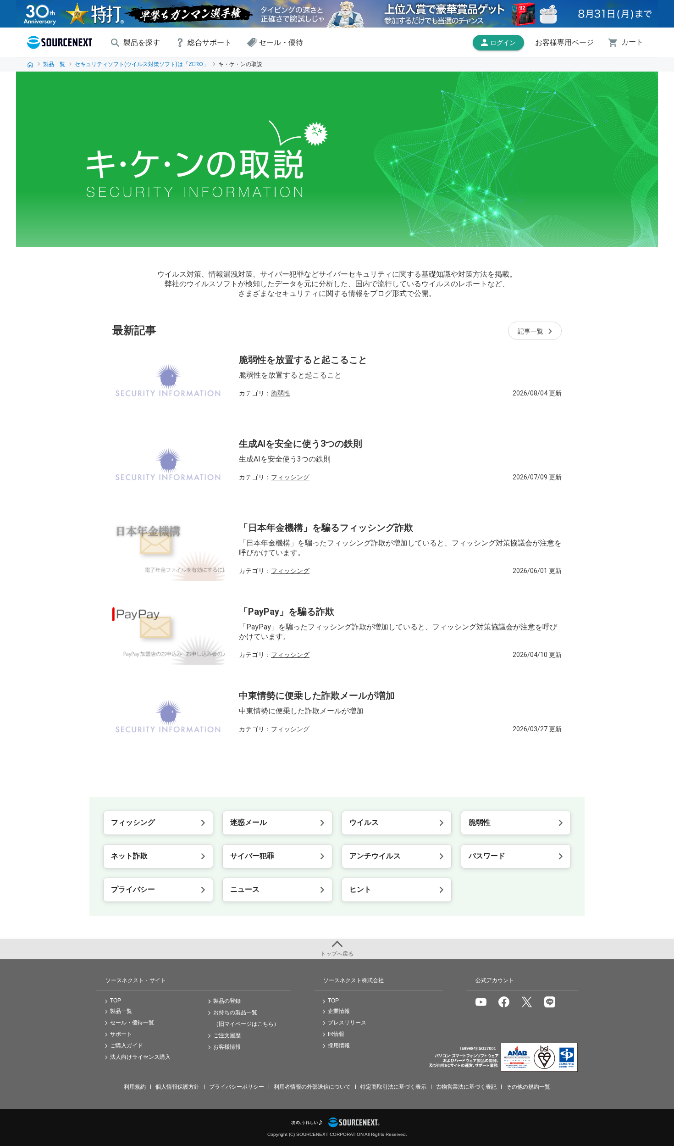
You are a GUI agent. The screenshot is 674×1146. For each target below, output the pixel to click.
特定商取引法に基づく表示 (393, 1087)
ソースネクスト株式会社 (353, 980)
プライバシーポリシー (236, 1087)
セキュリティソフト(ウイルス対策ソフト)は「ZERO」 (142, 64)
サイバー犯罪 (252, 855)
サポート (121, 1034)
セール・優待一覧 (132, 1022)
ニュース (245, 889)
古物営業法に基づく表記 (466, 1087)
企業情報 (339, 1011)
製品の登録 (227, 1001)
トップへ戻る (337, 954)
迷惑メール (248, 822)
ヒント (360, 889)
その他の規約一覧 (528, 1087)
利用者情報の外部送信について (312, 1087)
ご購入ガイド (126, 1045)
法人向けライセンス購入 (140, 1057)
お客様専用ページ (564, 42)
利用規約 (135, 1087)
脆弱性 (280, 393)
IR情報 (336, 1034)
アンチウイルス (375, 855)
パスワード (487, 855)
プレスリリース (347, 1022)
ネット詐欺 (129, 855)
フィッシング (290, 477)
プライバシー (133, 889)
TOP (30, 64)
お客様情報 (227, 1047)
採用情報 (339, 1045)
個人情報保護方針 (177, 1087)
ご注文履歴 (227, 1035)
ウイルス (364, 822)
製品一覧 (54, 64)
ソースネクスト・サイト (135, 980)
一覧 (530, 331)
